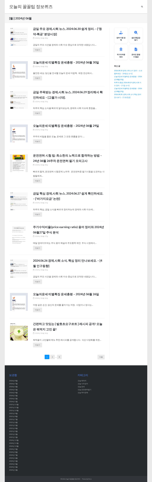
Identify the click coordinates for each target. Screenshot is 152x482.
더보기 (37, 50)
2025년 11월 (14, 407)
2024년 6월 (13, 458)
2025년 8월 (13, 416)
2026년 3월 (13, 396)
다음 (101, 357)
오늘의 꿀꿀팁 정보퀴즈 (73, 479)
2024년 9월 (13, 449)
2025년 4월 (13, 428)
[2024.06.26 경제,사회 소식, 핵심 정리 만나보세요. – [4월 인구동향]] (18, 270)
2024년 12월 (14, 440)
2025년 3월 (13, 431)
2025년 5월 (13, 425)
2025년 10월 (14, 410)
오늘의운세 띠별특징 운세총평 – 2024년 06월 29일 (66, 125)
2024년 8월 (13, 452)
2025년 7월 (13, 419)
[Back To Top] (146, 476)
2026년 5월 (13, 390)
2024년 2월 (13, 470)
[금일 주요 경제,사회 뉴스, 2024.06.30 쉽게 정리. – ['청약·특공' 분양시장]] (18, 38)
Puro (90, 479)
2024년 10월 (14, 446)
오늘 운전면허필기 (84, 390)
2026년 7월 (13, 384)
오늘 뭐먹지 (82, 381)
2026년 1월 (13, 401)
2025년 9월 (13, 413)
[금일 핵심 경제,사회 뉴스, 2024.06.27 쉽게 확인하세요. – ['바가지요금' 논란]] (18, 203)
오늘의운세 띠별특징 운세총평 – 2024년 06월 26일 (66, 294)
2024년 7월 (13, 455)
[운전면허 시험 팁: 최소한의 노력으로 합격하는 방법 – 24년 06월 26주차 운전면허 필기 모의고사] (18, 171)
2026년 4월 (13, 393)
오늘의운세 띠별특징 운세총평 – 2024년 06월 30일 (66, 62)
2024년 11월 (14, 443)
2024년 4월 (13, 464)
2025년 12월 (14, 404)
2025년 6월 (13, 422)
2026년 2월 (13, 398)
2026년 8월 (13, 381)
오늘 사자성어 (83, 384)
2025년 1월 (13, 437)
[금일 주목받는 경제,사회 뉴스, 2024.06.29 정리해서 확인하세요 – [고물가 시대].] (18, 101)
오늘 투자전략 (83, 393)
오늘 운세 (81, 387)
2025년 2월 (13, 434)
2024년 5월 (13, 461)
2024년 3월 (13, 467)
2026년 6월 (13, 387)
